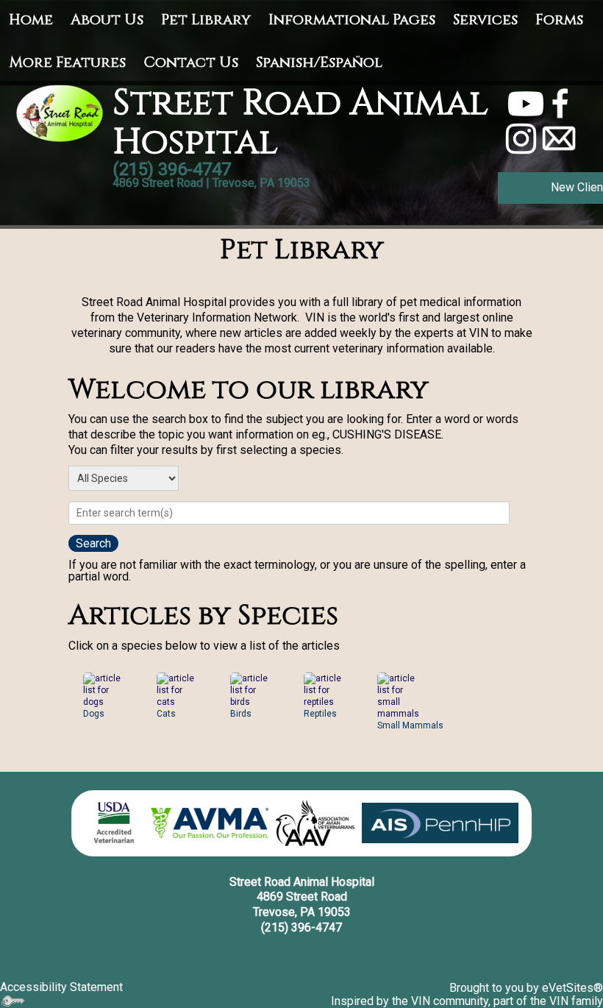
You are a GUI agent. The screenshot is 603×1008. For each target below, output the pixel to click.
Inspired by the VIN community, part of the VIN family (467, 1001)
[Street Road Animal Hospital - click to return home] (60, 112)
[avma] (209, 823)
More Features (67, 62)
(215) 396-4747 (301, 927)
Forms (559, 19)
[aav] (315, 823)
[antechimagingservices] (440, 823)
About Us (107, 19)
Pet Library (206, 19)
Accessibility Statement (61, 987)
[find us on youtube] (525, 103)
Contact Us (190, 62)
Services (485, 19)
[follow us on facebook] (560, 103)
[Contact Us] (558, 138)
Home (31, 19)
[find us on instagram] (521, 138)
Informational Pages (351, 19)
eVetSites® (572, 988)
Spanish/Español (319, 62)
